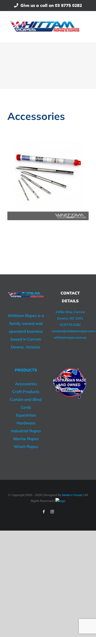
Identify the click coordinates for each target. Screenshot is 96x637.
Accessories (26, 383)
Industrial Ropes (26, 430)
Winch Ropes (26, 446)
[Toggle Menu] (85, 26)
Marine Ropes (26, 438)
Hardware (25, 422)
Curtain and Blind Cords (26, 403)
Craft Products (25, 391)
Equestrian (26, 415)
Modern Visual (72, 495)
